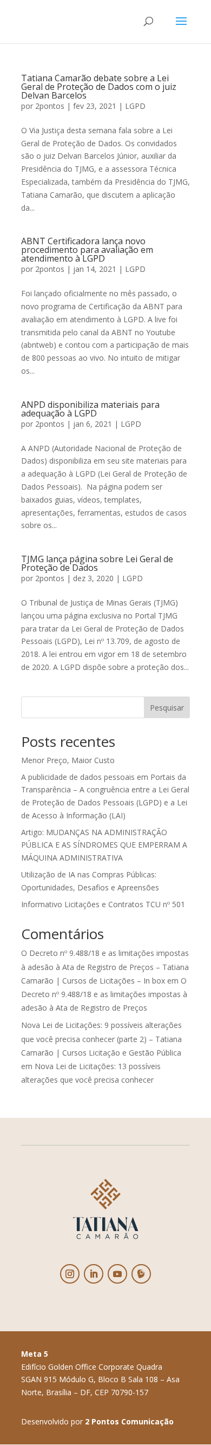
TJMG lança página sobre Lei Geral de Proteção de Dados (97, 563)
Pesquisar (167, 707)
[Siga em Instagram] (70, 1274)
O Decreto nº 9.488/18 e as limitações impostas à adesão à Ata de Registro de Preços (104, 994)
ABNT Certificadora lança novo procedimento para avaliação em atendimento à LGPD (87, 249)
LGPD (135, 106)
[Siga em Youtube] (117, 1274)
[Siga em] (141, 1274)
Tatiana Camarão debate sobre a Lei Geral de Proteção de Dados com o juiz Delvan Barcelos (98, 86)
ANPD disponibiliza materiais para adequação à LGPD (90, 409)
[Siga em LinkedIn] (93, 1274)
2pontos (49, 106)
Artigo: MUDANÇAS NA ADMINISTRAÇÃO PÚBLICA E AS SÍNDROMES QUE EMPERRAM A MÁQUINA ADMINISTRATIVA (104, 845)
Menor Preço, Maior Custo (68, 760)
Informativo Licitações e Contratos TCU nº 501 (103, 904)
